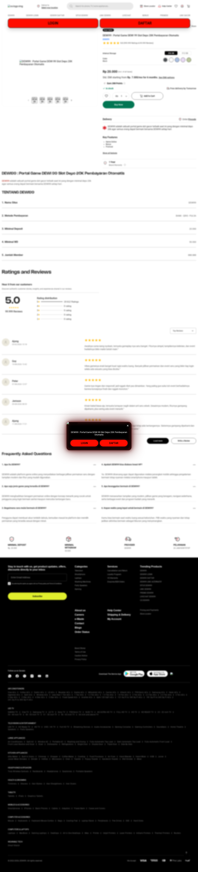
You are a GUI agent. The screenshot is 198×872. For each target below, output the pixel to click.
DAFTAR (113, 443)
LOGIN (84, 443)
